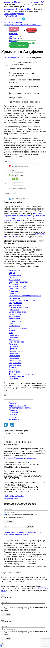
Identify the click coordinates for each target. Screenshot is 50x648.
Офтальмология (16, 351)
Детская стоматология (18, 307)
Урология (13, 369)
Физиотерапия (15, 372)
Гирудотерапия (15, 303)
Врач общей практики (18, 282)
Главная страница (11, 58)
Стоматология (15, 365)
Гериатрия (13, 291)
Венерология (14, 279)
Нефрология (14, 339)
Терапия (12, 367)
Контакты (13, 417)
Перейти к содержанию (11, 22)
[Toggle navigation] (42, 25)
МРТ (37, 234)
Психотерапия (15, 360)
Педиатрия (13, 353)
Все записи (13, 284)
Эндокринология (16, 376)
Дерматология (15, 305)
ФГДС (16, 236)
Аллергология (15, 275)
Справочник (14, 410)
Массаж (12, 330)
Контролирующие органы (20, 408)
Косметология (15, 321)
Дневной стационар (17, 312)
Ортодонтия (14, 346)
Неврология (14, 337)
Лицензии (13, 403)
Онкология (13, 344)
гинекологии (21, 218)
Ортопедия (13, 349)
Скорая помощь (15, 362)
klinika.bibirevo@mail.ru (14, 14)
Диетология (14, 309)
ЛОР (11, 323)
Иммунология (15, 314)
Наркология (14, 335)
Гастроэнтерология (17, 289)
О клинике (13, 412)
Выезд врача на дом (17, 286)
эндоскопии (38, 213)
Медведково (30, 458)
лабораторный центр (13, 220)
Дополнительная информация (17, 570)
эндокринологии (11, 216)
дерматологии (39, 216)
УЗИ (6, 236)
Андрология (14, 277)
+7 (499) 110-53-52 (11, 16)
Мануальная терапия (18, 328)
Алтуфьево (18, 458)
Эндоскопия (14, 379)
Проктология (14, 356)
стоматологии (25, 216)
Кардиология (14, 316)
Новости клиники (16, 342)
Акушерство (14, 270)
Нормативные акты (17, 405)
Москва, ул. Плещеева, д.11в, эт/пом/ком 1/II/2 (24, 2)
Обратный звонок (12, 20)
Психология (14, 358)
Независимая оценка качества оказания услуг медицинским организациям (23, 533)
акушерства (9, 218)
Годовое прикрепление (19, 45)
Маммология (14, 326)
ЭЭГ (42, 234)
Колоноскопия (15, 319)
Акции (14, 29)
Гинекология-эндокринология (22, 300)
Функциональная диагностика (22, 374)
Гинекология (14, 293)
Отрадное (8, 458)
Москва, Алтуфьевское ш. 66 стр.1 (19, 9)
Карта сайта (14, 419)
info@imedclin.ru (11, 498)
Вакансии (13, 415)
